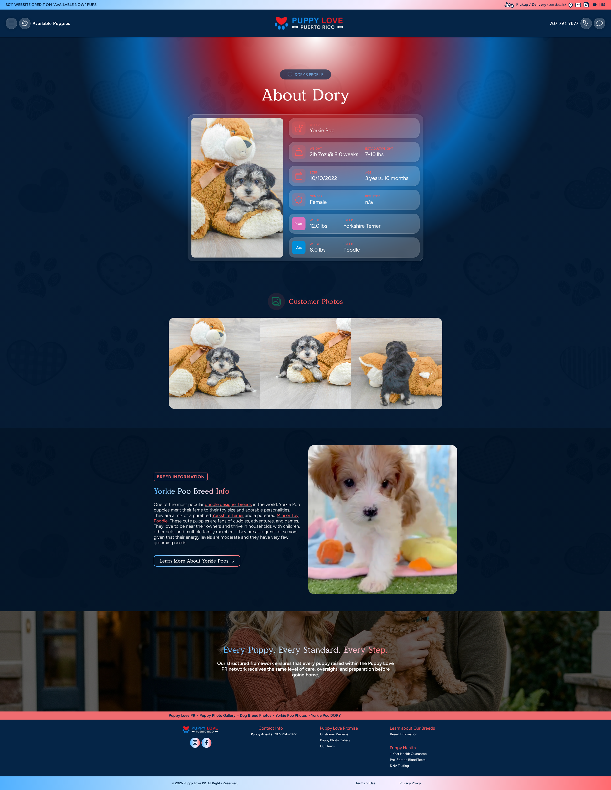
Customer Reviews (334, 734)
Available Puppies (51, 23)
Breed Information (403, 734)
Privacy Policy (410, 783)
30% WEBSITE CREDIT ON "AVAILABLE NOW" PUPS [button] (51, 4)
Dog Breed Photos (255, 715)
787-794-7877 (564, 23)
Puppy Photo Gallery (218, 715)
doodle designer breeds (228, 504)
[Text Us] (599, 23)
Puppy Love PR (182, 715)
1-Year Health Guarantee (408, 754)
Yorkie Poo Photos (291, 715)
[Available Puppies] (25, 23)
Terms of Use (365, 783)
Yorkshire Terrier (228, 515)
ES (603, 4)
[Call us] (586, 23)
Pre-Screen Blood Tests (408, 760)
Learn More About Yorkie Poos (193, 561)
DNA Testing (399, 766)
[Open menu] (11, 23)
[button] (571, 5)
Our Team (327, 746)
